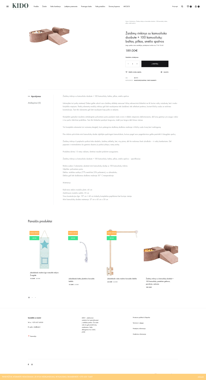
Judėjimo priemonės (70, 6)
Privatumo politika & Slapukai (141, 317)
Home (127, 21)
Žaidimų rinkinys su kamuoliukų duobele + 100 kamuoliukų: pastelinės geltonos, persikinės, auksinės (159, 281)
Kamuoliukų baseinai (140, 80)
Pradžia (36, 6)
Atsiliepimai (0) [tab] (34, 103)
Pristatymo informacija (139, 328)
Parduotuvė (132, 21)
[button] (29, 297)
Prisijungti (175, 6)
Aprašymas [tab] (36, 96)
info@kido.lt (37, 327)
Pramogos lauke (86, 6)
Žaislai (44, 6)
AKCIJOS (126, 6)
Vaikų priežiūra (100, 6)
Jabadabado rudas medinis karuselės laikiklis (122, 279)
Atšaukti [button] (201, 377)
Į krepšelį (155, 64)
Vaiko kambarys (55, 6)
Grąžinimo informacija (139, 334)
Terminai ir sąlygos (138, 323)
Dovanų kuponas (114, 6)
